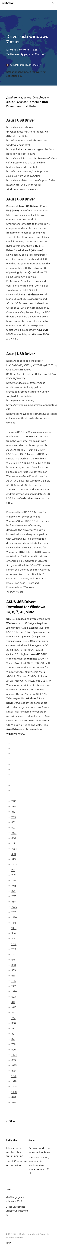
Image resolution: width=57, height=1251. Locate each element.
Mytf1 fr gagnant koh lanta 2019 (15, 1199)
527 (13, 827)
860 (13, 965)
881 (13, 822)
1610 (13, 1007)
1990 (14, 991)
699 (13, 1060)
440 (13, 1097)
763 (13, 954)
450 (13, 853)
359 (13, 970)
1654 (14, 848)
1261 (13, 949)
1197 (13, 801)
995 (13, 859)
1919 (13, 806)
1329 (13, 1081)
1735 (13, 896)
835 (13, 1102)
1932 (13, 986)
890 (13, 838)
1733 (13, 943)
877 (13, 1039)
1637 (13, 927)
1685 (14, 1065)
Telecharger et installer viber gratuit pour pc (14, 1151)
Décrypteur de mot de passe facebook (39, 1149)
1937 (13, 832)
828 (13, 938)
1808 (14, 864)
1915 (13, 885)
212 (13, 869)
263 (13, 1012)
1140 (13, 980)
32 (12, 1033)
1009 (14, 906)
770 (13, 1017)
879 (13, 1070)
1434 (14, 1054)
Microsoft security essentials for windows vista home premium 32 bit (38, 1165)
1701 (13, 912)
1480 (14, 917)
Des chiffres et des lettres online (16, 1163)
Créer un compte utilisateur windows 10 (17, 1210)
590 (13, 1049)
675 (13, 891)
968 (13, 1023)
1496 (14, 1091)
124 (13, 843)
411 (13, 1001)
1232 (13, 817)
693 (13, 996)
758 (13, 1044)
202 (13, 875)
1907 (13, 1028)
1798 (13, 1075)
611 (13, 975)
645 (13, 959)
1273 (13, 880)
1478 (13, 922)
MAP (8, 1242)
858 (13, 901)
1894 (14, 1086)
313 (13, 811)
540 (13, 933)
